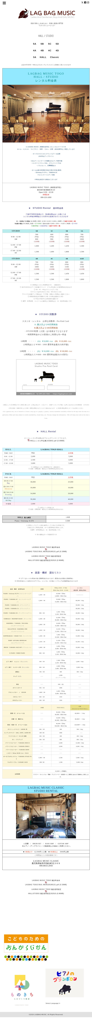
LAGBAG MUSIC (40, 1014)
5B (42, 44)
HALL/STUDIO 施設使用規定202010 (42, 560)
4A (34, 50)
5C (49, 44)
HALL (43, 57)
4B (42, 50)
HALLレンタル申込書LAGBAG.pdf (43, 441)
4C (49, 50)
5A (34, 44)
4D (57, 50)
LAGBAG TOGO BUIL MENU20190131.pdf (42, 551)
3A (34, 57)
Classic (54, 57)
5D (57, 44)
